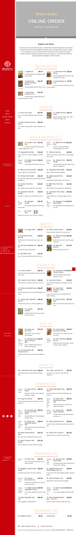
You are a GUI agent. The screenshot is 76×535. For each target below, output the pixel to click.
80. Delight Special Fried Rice (31, 161)
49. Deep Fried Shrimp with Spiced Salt (59, 400)
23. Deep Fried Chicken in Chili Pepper (58, 289)
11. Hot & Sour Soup (25, 112)
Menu (7, 114)
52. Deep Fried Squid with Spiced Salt (30, 423)
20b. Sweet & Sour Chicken (27, 280)
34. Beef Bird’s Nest (24, 253)
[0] (73, 269)
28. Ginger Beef (30, 229)
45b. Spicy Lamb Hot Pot (55, 370)
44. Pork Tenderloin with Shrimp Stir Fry (26, 351)
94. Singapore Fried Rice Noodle (59, 202)
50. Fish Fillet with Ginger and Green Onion (31, 411)
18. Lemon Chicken (24, 270)
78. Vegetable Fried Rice (26, 152)
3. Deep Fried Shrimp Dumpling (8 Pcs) (30, 82)
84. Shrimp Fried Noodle (26, 176)
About (7, 120)
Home (7, 111)
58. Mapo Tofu (29, 459)
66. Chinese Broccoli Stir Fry (30, 479)
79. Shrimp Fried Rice (54, 152)
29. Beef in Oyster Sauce (55, 229)
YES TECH (10, 460)
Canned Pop (51, 516)
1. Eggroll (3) (29, 71)
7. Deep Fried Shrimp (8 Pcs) (30, 93)
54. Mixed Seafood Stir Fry (55, 421)
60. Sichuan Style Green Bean (59, 459)
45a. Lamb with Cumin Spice (27, 370)
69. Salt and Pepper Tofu (55, 478)
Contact (7, 123)
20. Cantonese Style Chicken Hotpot (60, 271)
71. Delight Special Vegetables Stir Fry (31, 488)
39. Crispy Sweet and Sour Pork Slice (59, 330)
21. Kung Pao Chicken (54, 280)
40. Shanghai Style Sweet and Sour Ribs (31, 340)
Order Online (7, 117)
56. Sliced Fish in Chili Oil (55, 432)
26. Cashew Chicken (28, 309)
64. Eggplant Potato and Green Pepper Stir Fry (54, 469)
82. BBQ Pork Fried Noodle (27, 170)
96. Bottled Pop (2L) (24, 516)
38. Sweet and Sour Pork (29, 330)
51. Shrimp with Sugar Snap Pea (58, 411)
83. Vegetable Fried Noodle (55, 170)
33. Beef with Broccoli (57, 246)
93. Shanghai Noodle (29, 202)
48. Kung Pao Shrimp (25, 399)
